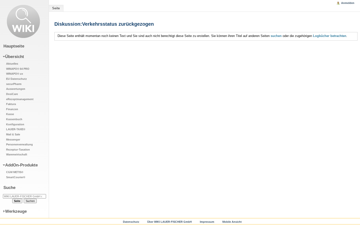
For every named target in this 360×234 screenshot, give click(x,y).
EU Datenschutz (16, 78)
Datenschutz (131, 221)
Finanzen (12, 109)
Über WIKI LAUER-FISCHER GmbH (169, 221)
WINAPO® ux (14, 73)
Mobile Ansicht (232, 221)
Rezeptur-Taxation (18, 149)
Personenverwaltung (19, 144)
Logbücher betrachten (329, 36)
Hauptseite (13, 46)
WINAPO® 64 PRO (17, 68)
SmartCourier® (15, 177)
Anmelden (347, 2)
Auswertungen (15, 88)
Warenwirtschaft (16, 154)
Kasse (10, 114)
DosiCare (12, 94)
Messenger (13, 139)
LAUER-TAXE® (15, 129)
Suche (9, 187)
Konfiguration (15, 124)
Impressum (207, 221)
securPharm (14, 83)
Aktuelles (12, 63)
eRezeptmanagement (20, 99)
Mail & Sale (13, 134)
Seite (56, 8)
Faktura (11, 104)
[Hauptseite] (23, 21)
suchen (276, 36)
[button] (21, 105)
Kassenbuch (14, 119)
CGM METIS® (14, 172)
